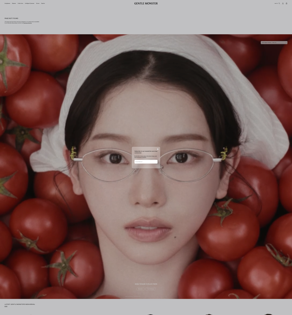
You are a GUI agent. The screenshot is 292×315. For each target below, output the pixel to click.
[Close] (157, 149)
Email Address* (139, 161)
